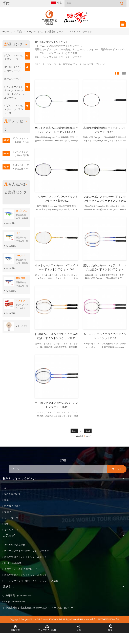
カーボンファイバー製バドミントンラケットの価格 (31, 581)
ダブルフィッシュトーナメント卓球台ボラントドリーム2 (22, 210)
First (74, 431)
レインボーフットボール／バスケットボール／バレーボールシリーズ (16, 92)
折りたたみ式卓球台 (14, 545)
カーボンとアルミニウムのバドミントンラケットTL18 (104, 336)
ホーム (8, 31)
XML (6, 524)
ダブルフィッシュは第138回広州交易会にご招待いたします (20, 153)
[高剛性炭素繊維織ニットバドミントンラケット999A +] (104, 101)
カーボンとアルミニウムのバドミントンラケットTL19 (56, 404)
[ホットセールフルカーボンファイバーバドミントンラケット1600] (56, 238)
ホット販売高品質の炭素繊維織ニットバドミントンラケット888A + (56, 129)
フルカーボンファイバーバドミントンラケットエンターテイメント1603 (104, 198)
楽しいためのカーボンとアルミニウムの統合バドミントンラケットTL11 (104, 268)
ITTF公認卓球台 (12, 563)
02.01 (6, 153)
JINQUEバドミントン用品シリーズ (14, 69)
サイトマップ (11, 518)
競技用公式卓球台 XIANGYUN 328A (22, 278)
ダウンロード (11, 530)
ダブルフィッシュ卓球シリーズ (13, 57)
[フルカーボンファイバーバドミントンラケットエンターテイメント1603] (104, 169)
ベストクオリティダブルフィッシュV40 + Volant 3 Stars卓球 (22, 300)
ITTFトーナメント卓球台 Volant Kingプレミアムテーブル (22, 233)
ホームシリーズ (12, 79)
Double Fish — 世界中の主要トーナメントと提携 (20, 167)
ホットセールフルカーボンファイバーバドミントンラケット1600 (56, 267)
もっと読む (11, 223)
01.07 (6, 167)
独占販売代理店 (12, 506)
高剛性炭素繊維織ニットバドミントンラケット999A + (104, 129)
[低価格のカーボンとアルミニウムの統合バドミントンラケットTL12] (56, 307)
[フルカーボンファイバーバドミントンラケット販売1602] (56, 169)
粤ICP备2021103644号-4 (108, 619)
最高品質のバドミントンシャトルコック (25, 557)
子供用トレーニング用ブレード (20, 569)
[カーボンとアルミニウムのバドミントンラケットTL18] (104, 307)
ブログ (7, 512)
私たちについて (12, 494)
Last (88, 431)
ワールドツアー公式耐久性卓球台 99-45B (22, 255)
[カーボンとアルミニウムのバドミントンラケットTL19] (56, 376)
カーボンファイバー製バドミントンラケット (27, 551)
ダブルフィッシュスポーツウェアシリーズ (13, 109)
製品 (6, 500)
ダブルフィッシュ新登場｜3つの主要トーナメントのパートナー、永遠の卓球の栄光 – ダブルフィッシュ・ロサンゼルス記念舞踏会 (20, 140)
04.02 (6, 140)
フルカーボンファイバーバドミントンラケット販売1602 (56, 198)
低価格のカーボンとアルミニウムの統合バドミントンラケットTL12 (56, 336)
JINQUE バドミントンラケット (51, 42)
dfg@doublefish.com (16, 601)
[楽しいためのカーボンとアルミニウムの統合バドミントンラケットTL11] (104, 238)
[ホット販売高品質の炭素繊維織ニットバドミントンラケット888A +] (56, 101)
